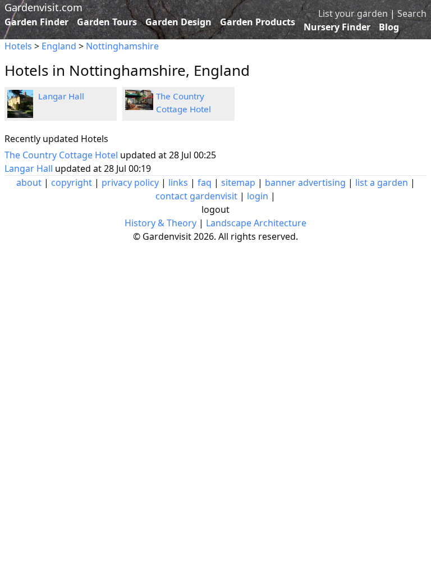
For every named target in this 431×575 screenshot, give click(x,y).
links (178, 182)
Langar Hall (61, 96)
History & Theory (160, 223)
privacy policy (130, 182)
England (59, 46)
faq (205, 182)
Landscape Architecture (256, 223)
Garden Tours (107, 22)
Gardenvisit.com (43, 7)
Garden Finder (36, 22)
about (29, 182)
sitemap (238, 182)
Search (412, 13)
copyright (71, 182)
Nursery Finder (337, 27)
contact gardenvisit (196, 196)
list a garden (381, 182)
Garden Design (178, 22)
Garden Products (257, 22)
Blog (389, 27)
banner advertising (305, 182)
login (257, 196)
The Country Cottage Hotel (62, 155)
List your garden (353, 13)
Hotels (18, 46)
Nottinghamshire (122, 46)
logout (215, 209)
